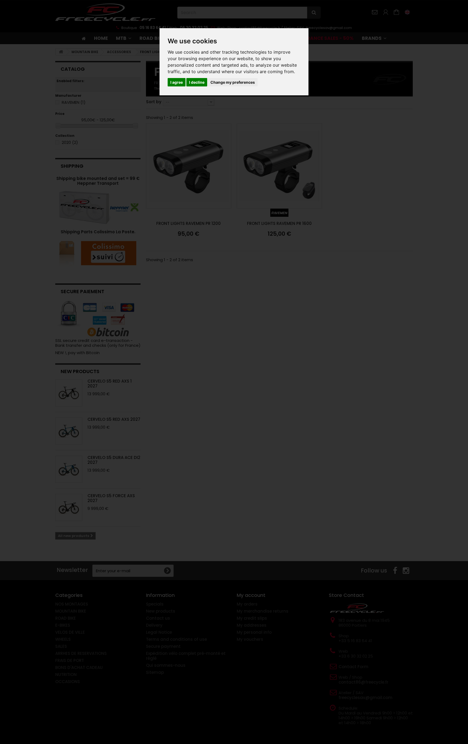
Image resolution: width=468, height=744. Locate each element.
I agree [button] (176, 82)
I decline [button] (196, 82)
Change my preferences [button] (232, 82)
